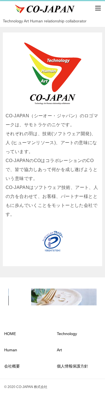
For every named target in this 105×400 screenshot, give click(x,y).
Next (89, 295)
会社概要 (12, 366)
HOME (10, 333)
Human (10, 350)
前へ (15, 295)
